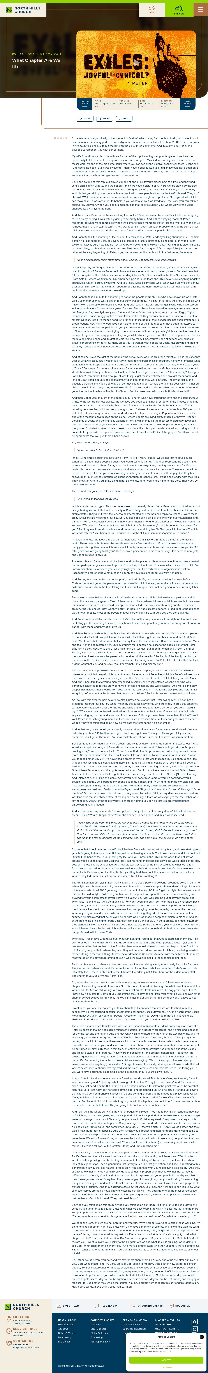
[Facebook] (195, 1322)
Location (21, 1317)
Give (152, 12)
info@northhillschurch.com (26, 1347)
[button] (201, 1337)
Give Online (163, 1324)
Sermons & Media (135, 1320)
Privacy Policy (166, 1367)
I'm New (179, 14)
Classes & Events (167, 1320)
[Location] (9, 1319)
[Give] (152, 7)
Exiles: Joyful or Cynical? (37, 54)
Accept (166, 1360)
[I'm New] (179, 8)
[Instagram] (195, 1329)
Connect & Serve (102, 1320)
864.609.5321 (20, 1344)
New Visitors (67, 1320)
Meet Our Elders (167, 1328)
